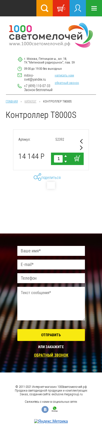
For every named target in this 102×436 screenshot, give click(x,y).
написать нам (64, 75)
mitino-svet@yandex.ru (35, 77)
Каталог (30, 101)
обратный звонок (67, 83)
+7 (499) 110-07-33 (37, 86)
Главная (12, 101)
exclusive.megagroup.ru (67, 394)
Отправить (51, 335)
